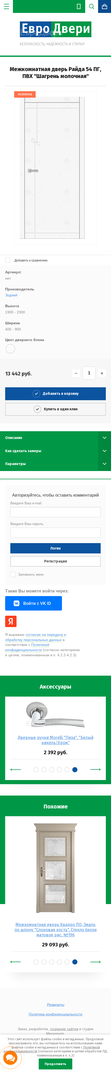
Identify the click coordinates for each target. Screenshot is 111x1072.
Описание (13, 438)
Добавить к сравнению (30, 260)
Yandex (11, 621)
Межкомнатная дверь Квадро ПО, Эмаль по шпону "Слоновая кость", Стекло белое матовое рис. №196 (55, 929)
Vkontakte (33, 603)
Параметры (15, 464)
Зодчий (11, 295)
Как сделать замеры (23, 451)
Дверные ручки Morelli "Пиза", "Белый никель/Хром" (55, 740)
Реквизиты (55, 1004)
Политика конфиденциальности (55, 1014)
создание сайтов (64, 1029)
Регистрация (55, 561)
